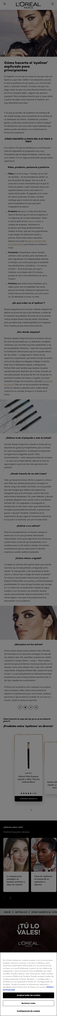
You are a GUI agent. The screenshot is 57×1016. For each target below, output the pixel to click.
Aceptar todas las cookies (28, 995)
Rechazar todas (29, 1003)
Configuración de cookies (28, 1011)
